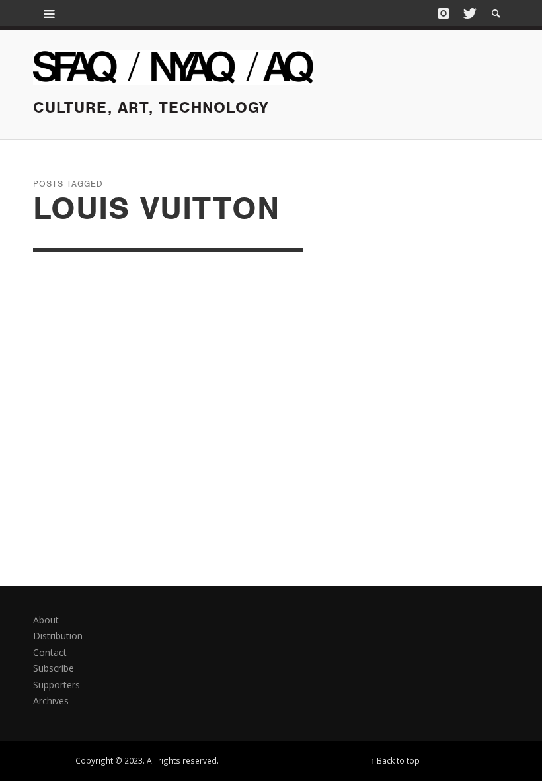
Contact (50, 652)
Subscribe (53, 668)
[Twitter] (468, 13)
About (46, 620)
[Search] (49, 13)
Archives (51, 700)
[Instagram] (443, 13)
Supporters (56, 684)
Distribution (58, 635)
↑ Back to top (395, 760)
